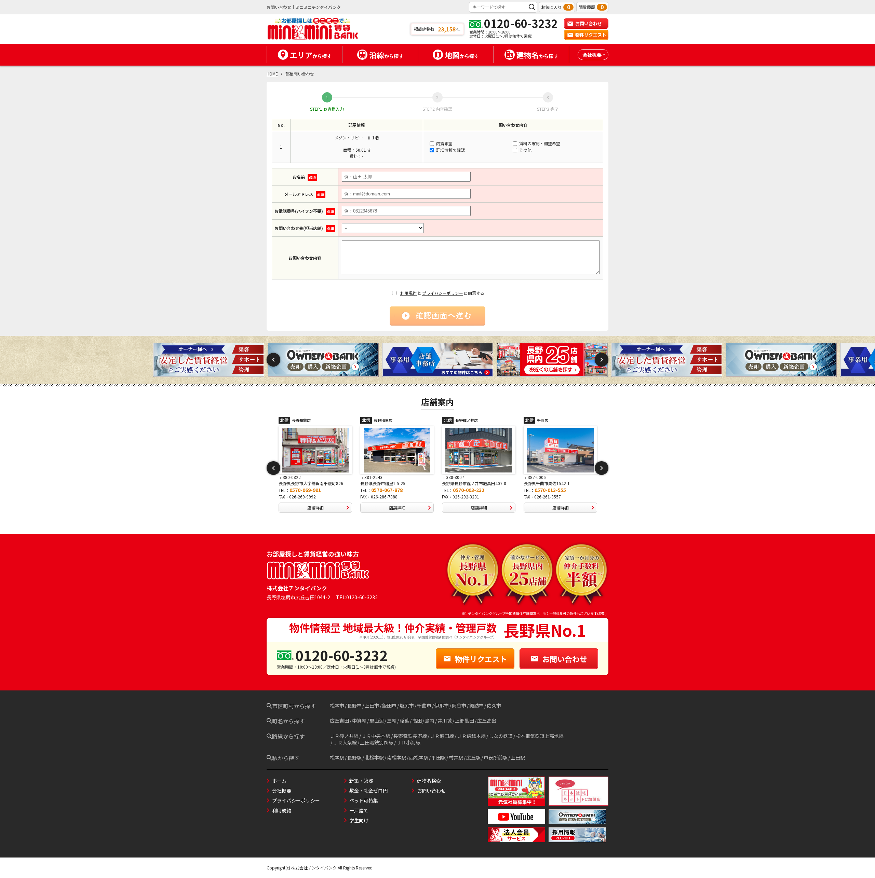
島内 (429, 720)
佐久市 (494, 705)
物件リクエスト (590, 34)
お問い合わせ (588, 23)
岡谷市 (459, 705)
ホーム (279, 780)
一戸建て (358, 810)
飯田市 (389, 705)
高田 (417, 720)
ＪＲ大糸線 (345, 742)
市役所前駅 (496, 757)
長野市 (354, 705)
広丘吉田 (339, 720)
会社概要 (281, 790)
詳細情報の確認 (450, 150)
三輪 (391, 720)
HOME (272, 74)
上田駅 (518, 757)
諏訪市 (476, 705)
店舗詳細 (315, 507)
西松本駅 (418, 757)
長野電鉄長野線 (410, 735)
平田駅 (438, 757)
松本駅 (337, 757)
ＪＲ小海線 (408, 742)
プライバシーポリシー (442, 293)
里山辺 (376, 720)
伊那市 (441, 705)
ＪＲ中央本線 (376, 735)
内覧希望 (444, 143)
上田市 (372, 705)
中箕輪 (359, 720)
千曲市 (424, 705)
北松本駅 (374, 757)
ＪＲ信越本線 (471, 735)
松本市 (337, 705)
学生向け (358, 820)
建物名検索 (429, 780)
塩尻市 (407, 705)
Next (601, 360)
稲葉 (404, 720)
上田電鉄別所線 (376, 742)
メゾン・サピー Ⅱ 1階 (356, 137)
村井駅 (456, 757)
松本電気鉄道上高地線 (540, 735)
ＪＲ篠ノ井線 (344, 735)
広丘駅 (473, 757)
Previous (273, 360)
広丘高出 (486, 720)
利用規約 (408, 293)
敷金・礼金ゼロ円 (368, 790)
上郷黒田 (464, 720)
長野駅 (354, 757)
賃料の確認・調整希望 (539, 143)
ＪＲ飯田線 (442, 735)
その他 (524, 150)
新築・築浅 (361, 780)
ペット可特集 (363, 800)
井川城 (445, 720)
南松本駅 (396, 757)
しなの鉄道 (501, 735)
